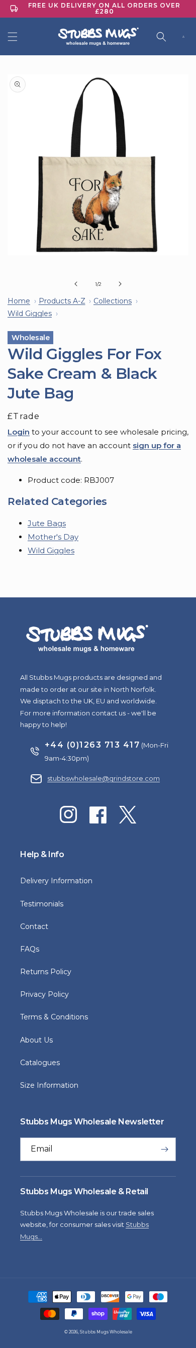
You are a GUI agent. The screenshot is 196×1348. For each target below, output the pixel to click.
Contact (34, 926)
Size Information (49, 1085)
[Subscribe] (164, 1149)
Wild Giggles (51, 550)
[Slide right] (120, 284)
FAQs (29, 949)
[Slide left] (76, 284)
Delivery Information (56, 880)
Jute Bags (47, 523)
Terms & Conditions (54, 1016)
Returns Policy (45, 971)
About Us (36, 1040)
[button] (13, 37)
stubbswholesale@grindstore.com (103, 778)
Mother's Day (53, 537)
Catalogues (40, 1062)
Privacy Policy (44, 994)
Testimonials (41, 903)
